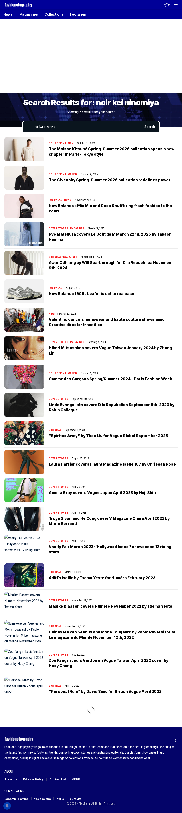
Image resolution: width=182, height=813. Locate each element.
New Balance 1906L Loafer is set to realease (91, 293)
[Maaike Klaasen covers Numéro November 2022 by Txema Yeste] (24, 604)
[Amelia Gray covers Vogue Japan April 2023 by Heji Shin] (24, 490)
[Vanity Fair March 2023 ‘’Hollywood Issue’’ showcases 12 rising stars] (24, 547)
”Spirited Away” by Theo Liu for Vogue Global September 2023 (108, 436)
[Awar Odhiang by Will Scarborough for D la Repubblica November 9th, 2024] (24, 263)
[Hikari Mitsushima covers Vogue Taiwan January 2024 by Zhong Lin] (24, 348)
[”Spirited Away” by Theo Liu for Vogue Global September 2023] (24, 433)
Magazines (77, 228)
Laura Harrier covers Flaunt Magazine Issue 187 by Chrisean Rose (112, 464)
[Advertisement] (91, 59)
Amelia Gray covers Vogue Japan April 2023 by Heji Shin (102, 492)
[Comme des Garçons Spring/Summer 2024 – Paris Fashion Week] (24, 377)
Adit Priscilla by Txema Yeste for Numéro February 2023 (102, 578)
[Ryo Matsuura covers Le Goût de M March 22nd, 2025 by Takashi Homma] (24, 234)
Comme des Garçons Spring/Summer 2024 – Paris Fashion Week (110, 379)
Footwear (55, 200)
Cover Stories (58, 228)
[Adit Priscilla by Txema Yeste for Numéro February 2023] (24, 575)
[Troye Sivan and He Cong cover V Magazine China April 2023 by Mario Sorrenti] (24, 519)
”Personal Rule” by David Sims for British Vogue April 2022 (105, 691)
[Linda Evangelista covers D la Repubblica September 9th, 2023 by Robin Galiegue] (24, 405)
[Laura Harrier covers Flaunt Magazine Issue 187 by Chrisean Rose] (24, 462)
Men (70, 143)
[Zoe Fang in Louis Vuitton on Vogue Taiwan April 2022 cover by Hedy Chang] (24, 661)
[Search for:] (85, 126)
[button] (157, 4)
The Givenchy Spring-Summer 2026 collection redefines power (109, 180)
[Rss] (175, 740)
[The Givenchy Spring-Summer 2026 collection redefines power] (24, 178)
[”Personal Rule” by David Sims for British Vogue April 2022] (24, 689)
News (67, 200)
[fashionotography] (18, 5)
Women (72, 174)
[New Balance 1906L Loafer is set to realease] (24, 291)
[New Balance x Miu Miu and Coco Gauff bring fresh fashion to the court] (24, 206)
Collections (57, 143)
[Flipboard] (166, 740)
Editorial (55, 256)
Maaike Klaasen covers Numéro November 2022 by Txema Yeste (110, 606)
